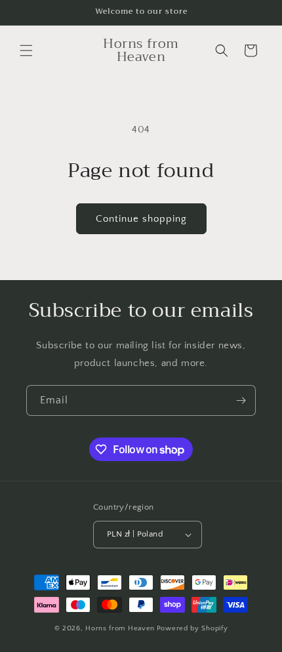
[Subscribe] (240, 400)
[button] (26, 50)
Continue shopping (141, 218)
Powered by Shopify (192, 628)
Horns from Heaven (120, 628)
